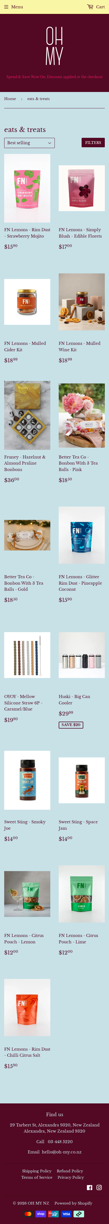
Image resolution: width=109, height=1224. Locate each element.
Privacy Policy (71, 1177)
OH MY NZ (38, 1203)
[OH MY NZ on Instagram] (99, 1188)
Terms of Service (36, 1177)
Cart (100, 6)
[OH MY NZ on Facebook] (90, 1188)
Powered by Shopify (73, 1203)
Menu (17, 6)
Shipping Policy (36, 1171)
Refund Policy (70, 1171)
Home (10, 98)
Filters (93, 143)
